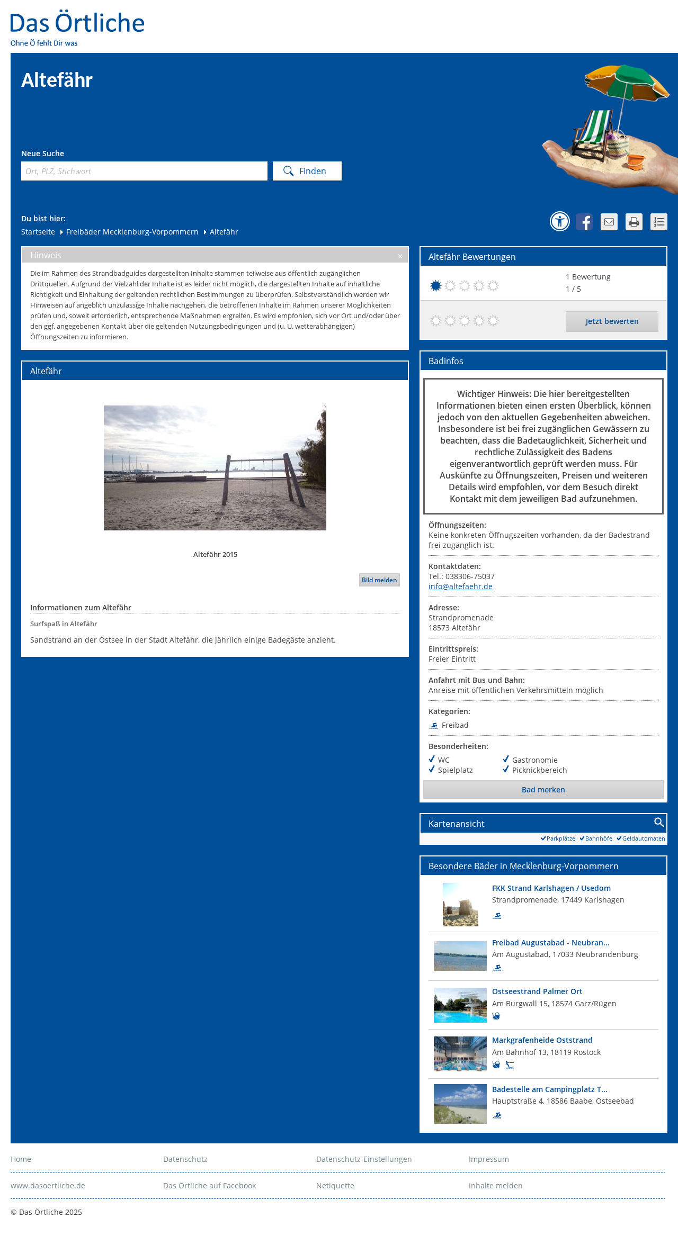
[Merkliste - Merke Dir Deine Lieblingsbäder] (658, 221)
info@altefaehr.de (461, 586)
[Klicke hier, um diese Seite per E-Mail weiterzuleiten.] (609, 221)
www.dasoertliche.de (48, 1185)
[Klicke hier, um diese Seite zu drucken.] (634, 221)
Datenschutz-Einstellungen (364, 1159)
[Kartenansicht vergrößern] (659, 822)
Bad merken (543, 789)
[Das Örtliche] (82, 16)
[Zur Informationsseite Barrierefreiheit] (560, 221)
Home (21, 1159)
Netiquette (335, 1185)
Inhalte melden (496, 1185)
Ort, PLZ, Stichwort (68, 154)
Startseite (38, 232)
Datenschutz (185, 1159)
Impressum (489, 1159)
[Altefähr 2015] (215, 467)
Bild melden (379, 579)
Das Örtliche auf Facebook (209, 1185)
